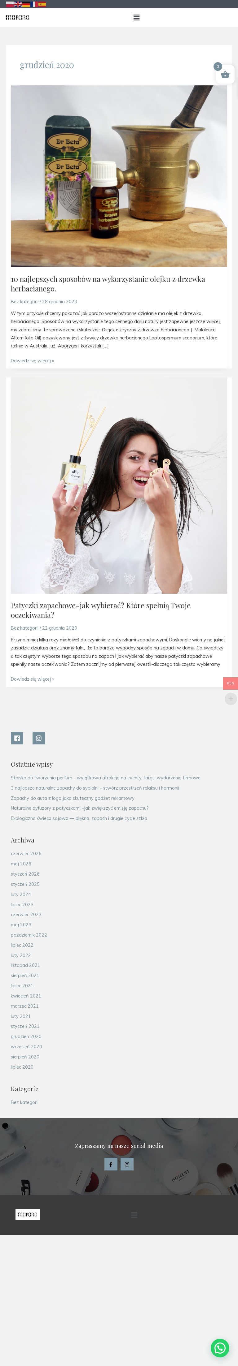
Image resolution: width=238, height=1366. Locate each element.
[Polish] (10, 4)
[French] (34, 4)
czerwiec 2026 (26, 853)
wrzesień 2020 (26, 1046)
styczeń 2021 (25, 1026)
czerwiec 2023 (26, 914)
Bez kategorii (24, 301)
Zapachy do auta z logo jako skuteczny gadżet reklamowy (72, 798)
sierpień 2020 (25, 1057)
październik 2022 (29, 935)
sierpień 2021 (25, 975)
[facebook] (21, 738)
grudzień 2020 (26, 1036)
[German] (26, 4)
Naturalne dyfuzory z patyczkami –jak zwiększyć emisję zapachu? (80, 808)
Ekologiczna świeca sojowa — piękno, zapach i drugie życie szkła (79, 818)
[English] (18, 4)
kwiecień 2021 (26, 996)
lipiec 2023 (22, 904)
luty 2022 (21, 955)
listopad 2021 (25, 965)
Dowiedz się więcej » (32, 360)
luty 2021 (21, 1016)
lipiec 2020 (22, 1067)
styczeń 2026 (25, 874)
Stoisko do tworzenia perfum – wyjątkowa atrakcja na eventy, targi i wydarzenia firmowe (106, 778)
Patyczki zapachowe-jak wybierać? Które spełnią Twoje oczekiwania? (101, 610)
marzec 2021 (25, 1006)
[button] (136, 17)
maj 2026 (21, 864)
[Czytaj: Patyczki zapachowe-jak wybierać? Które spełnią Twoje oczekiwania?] (119, 485)
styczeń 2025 (25, 884)
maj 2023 (21, 925)
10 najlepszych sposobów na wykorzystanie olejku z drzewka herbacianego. (108, 283)
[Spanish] (42, 4)
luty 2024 (21, 894)
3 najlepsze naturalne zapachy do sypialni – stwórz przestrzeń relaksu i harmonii (95, 788)
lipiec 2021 (22, 986)
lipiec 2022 (22, 945)
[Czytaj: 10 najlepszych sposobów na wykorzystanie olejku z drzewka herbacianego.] (119, 176)
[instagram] (40, 738)
